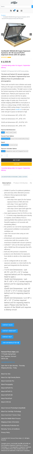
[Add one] (7, 154)
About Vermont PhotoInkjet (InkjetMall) (13, 408)
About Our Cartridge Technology (11, 411)
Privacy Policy (5, 432)
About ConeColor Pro (7, 381)
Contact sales (7, 325)
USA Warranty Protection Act (10, 425)
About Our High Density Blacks (10, 377)
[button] (2, 34)
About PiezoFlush (6, 398)
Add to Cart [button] (16, 160)
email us (18, 109)
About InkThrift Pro (7, 388)
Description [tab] (6, 183)
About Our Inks (5, 374)
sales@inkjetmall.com (8, 362)
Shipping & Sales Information (10, 422)
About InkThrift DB (7, 395)
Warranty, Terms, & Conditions (10, 429)
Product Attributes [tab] (20, 183)
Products (3, 15)
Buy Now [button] (16, 164)
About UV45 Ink (6, 402)
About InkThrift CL (6, 391)
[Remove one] (7, 156)
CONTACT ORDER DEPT (9, 331)
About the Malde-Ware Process (11, 418)
